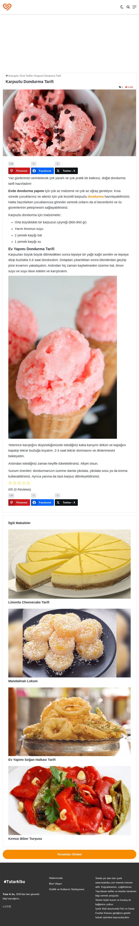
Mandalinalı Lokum (23, 681)
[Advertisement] (69, 44)
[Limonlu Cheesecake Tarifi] (69, 563)
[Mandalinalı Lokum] (69, 643)
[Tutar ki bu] (7, 7)
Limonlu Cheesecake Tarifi (28, 602)
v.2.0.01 (7, 906)
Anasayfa (13, 75)
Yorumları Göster (69, 854)
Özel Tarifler (26, 75)
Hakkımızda (56, 878)
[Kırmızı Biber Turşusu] (69, 800)
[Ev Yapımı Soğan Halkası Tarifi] (69, 721)
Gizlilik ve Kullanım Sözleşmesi (66, 889)
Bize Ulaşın (55, 883)
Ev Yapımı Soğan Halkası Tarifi (32, 760)
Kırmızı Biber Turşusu (25, 839)
